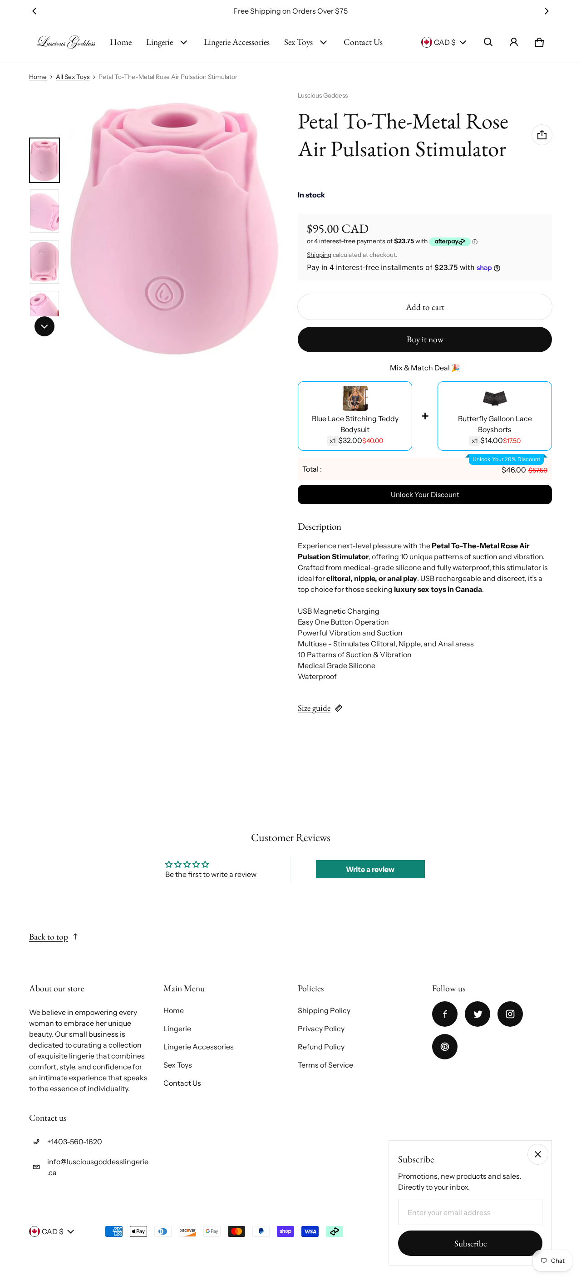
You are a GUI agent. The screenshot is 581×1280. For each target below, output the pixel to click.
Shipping (319, 254)
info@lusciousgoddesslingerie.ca (97, 1167)
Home (121, 42)
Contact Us (363, 42)
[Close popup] (538, 1154)
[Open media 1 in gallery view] (44, 160)
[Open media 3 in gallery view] (44, 262)
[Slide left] (34, 10)
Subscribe (470, 1243)
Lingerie (159, 42)
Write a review (370, 869)
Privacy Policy (321, 1028)
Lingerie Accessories (237, 42)
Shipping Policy (324, 1010)
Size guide (314, 708)
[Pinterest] (445, 1046)
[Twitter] (477, 1014)
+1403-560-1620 (74, 1141)
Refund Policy (321, 1046)
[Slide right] (546, 10)
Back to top (48, 936)
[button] (488, 42)
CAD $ (445, 42)
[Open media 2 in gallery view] (44, 211)
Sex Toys (298, 42)
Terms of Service (325, 1064)
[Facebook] (445, 1014)
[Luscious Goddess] (65, 42)
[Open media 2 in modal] (174, 225)
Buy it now (425, 339)
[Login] (514, 42)
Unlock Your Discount (425, 494)
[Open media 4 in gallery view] (44, 313)
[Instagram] (510, 1014)
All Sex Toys (72, 76)
